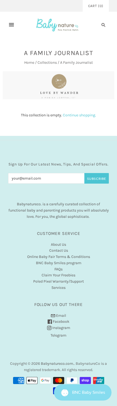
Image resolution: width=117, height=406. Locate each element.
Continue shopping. (79, 115)
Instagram (60, 327)
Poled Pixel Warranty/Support (58, 281)
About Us (58, 244)
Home (29, 62)
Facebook (60, 321)
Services (58, 287)
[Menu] (11, 24)
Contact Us (58, 250)
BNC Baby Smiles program (58, 263)
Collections (47, 62)
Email (60, 315)
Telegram (58, 335)
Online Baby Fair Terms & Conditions (58, 256)
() (95, 6)
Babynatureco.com (57, 363)
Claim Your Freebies (58, 275)
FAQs (58, 269)
